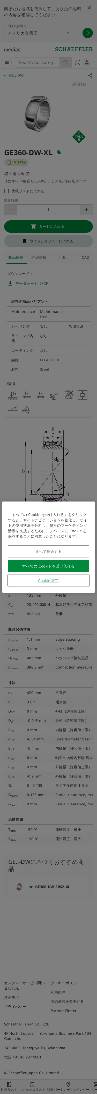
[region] (48, 547)
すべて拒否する (48, 551)
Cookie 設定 (48, 580)
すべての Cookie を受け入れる (48, 566)
